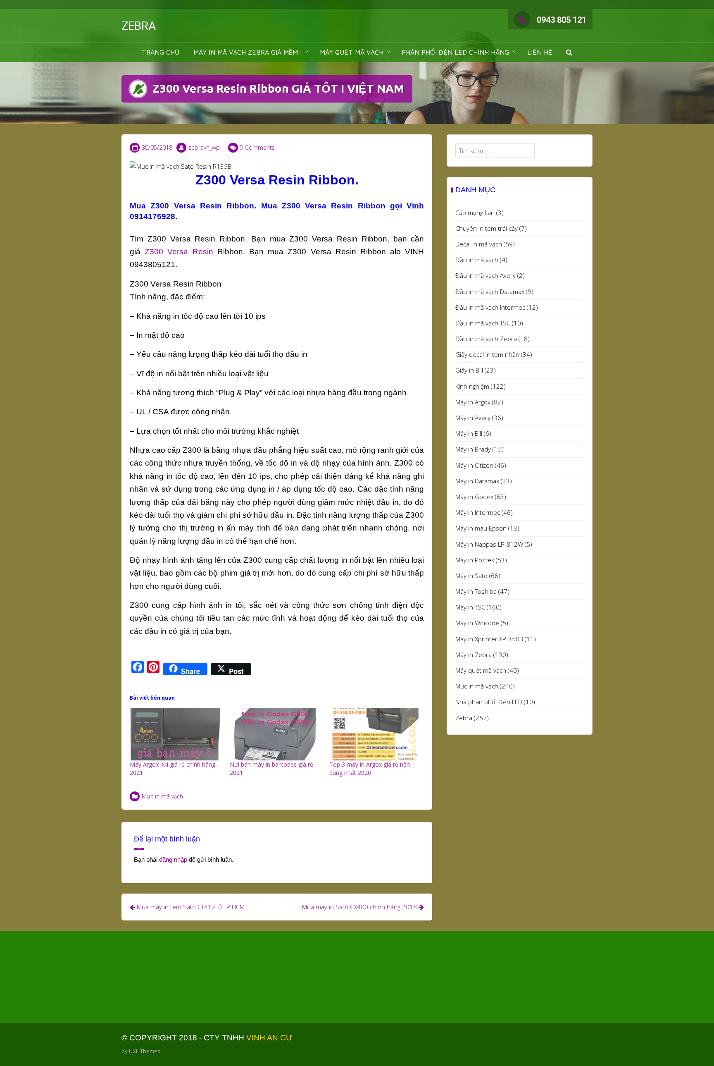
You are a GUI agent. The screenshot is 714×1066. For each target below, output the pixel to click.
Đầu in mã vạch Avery (485, 275)
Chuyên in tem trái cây (486, 228)
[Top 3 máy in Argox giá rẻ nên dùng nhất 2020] (375, 734)
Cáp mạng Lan (475, 212)
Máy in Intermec (477, 512)
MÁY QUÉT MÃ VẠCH (351, 52)
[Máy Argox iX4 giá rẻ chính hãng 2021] (175, 734)
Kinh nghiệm (472, 386)
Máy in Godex (474, 496)
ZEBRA (138, 26)
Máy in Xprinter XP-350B (489, 639)
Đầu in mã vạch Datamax (489, 291)
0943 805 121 (561, 20)
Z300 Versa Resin (179, 251)
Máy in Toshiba (476, 591)
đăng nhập (173, 859)
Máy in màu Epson (481, 528)
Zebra (463, 718)
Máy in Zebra (473, 654)
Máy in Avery (472, 417)
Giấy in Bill (469, 370)
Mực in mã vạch (162, 796)
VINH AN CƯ (269, 1037)
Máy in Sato (471, 575)
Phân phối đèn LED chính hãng (455, 52)
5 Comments (257, 147)
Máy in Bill (468, 433)
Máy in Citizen (474, 465)
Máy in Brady (473, 449)
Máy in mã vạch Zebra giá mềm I (247, 52)
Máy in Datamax (477, 481)
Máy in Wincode (477, 623)
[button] (569, 52)
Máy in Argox (472, 402)
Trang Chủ (160, 52)
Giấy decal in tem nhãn (487, 354)
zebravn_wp (204, 147)
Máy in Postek (474, 560)
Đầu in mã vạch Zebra (486, 339)
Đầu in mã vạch (476, 260)
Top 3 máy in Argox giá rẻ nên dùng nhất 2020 (369, 768)
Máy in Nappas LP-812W (489, 544)
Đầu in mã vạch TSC (482, 323)
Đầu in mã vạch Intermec (490, 307)
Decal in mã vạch (478, 244)
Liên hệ (539, 52)
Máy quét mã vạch (480, 670)
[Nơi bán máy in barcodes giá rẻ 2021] (275, 734)
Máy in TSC (470, 607)
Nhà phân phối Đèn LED (488, 702)
